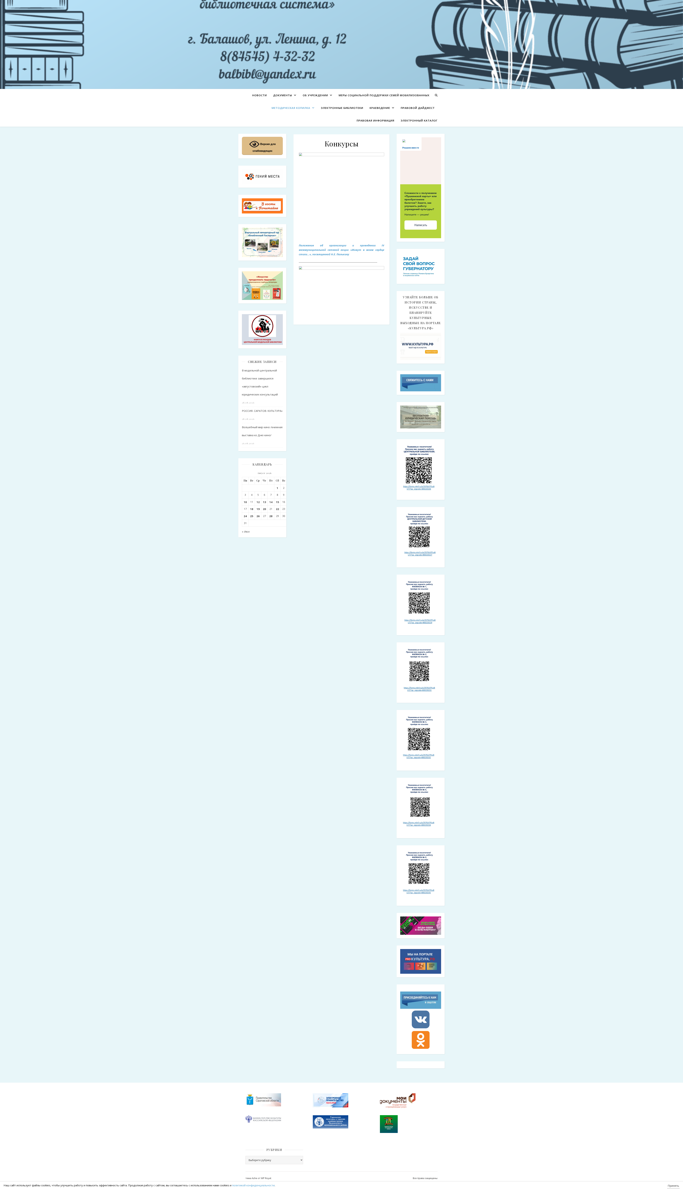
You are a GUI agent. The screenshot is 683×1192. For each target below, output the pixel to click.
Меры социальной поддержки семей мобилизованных (384, 95)
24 (245, 516)
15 (277, 502)
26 (258, 516)
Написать (420, 225)
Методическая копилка (291, 108)
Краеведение (380, 108)
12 (258, 502)
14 (270, 502)
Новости (259, 95)
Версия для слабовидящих (264, 147)
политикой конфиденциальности (253, 1185)
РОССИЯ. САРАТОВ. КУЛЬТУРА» (262, 411)
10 (245, 502)
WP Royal (266, 1178)
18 (251, 509)
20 (264, 509)
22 (277, 509)
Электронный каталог (419, 120)
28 (270, 516)
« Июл (246, 531)
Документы (282, 95)
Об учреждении (315, 95)
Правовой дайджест (418, 108)
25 (251, 516)
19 (258, 509)
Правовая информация (375, 120)
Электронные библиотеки (342, 108)
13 (264, 502)
